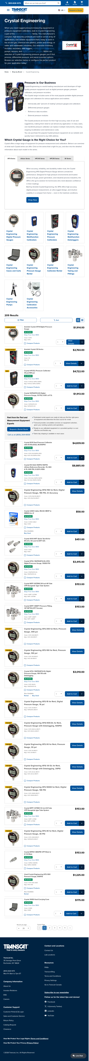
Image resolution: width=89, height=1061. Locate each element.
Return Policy (8, 1020)
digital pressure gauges (32, 51)
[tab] (11, 158)
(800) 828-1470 (9, 971)
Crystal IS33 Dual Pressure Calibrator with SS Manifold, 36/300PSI (38, 443)
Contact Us (48, 950)
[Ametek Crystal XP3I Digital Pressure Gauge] (13, 335)
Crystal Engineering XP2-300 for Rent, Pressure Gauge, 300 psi (45, 630)
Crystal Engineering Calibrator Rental (54, 268)
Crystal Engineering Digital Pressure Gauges (13, 235)
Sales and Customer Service (14, 1016)
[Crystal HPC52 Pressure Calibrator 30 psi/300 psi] (13, 379)
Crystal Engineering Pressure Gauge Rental (34, 269)
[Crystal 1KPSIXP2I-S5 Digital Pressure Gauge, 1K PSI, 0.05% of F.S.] (13, 401)
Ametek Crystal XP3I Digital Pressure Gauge (38, 328)
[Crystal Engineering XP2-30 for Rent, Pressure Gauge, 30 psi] (13, 752)
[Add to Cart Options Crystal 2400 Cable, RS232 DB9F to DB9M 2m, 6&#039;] (81, 531)
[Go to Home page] (20, 10)
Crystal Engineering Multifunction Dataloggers (73, 235)
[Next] (70, 928)
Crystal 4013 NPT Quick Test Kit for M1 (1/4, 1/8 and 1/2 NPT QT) (37, 540)
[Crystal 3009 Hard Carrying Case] (13, 907)
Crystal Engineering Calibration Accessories (32, 303)
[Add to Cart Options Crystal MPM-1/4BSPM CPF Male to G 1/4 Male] (81, 867)
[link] (39, 928)
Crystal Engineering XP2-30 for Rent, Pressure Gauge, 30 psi (44, 746)
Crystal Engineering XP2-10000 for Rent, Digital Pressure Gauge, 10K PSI (45, 788)
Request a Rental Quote (19, 429)
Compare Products (33, 343)
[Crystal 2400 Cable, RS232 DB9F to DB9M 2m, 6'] (13, 522)
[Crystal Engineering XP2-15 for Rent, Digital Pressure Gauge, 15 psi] (13, 709)
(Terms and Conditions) (39, 1038)
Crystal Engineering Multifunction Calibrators (32, 235)
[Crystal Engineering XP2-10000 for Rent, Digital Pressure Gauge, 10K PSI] (13, 794)
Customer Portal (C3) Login (13, 1012)
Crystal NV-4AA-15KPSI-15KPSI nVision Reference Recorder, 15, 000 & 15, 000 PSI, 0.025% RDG (37, 467)
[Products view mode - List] (78, 320)
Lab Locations (49, 954)
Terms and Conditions (52, 976)
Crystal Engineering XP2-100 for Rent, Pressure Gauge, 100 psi (45, 652)
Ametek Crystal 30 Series (33, 349)
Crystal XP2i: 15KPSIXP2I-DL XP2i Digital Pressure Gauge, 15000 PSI (37, 562)
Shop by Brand (17, 72)
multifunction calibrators (43, 48)
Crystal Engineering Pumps (11, 301)
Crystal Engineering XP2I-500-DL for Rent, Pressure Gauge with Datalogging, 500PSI (43, 724)
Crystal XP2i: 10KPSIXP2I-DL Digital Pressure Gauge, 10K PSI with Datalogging (37, 673)
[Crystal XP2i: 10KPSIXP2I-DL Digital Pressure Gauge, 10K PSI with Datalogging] (13, 683)
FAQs (46, 967)
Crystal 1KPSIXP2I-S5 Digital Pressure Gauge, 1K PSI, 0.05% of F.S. (38, 394)
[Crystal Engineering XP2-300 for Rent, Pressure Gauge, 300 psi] (13, 636)
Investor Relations (10, 990)
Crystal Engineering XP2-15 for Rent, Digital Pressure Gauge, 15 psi (43, 703)
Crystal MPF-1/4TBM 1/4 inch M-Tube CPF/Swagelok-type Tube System (38, 809)
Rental (26, 695)
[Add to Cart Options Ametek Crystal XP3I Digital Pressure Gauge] (82, 342)
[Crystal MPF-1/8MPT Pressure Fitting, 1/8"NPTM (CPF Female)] (13, 614)
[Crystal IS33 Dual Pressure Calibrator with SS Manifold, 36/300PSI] (13, 450)
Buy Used (27, 533)
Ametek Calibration (23, 33)
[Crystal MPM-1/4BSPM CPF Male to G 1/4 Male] (13, 860)
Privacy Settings (50, 980)
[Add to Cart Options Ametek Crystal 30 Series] (81, 363)
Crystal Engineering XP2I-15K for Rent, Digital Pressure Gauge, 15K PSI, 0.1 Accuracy (44, 491)
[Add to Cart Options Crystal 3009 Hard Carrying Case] (81, 913)
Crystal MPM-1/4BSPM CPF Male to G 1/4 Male (37, 853)
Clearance (7, 1029)
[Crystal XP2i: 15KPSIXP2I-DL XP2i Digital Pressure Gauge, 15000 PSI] (13, 569)
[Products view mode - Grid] (82, 320)
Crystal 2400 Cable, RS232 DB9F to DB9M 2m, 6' (37, 512)
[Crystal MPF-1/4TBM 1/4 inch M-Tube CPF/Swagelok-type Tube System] (13, 816)
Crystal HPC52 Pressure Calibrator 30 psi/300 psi (37, 372)
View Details (71, 342)
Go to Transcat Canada (53, 984)
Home (7, 72)
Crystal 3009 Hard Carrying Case (36, 899)
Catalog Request (9, 1025)
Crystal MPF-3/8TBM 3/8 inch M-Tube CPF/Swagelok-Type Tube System (38, 584)
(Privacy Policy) (33, 1043)
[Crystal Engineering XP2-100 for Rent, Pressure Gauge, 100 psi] (13, 658)
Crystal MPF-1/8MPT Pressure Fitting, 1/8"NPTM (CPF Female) (38, 607)
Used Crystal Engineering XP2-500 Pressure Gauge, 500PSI (37, 875)
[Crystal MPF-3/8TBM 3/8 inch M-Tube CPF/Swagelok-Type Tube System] (13, 591)
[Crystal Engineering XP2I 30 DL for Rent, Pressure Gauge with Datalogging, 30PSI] (13, 773)
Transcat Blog (49, 971)
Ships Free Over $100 (31, 335)
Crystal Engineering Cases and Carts (13, 268)
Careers (6, 999)
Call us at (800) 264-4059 (19, 434)
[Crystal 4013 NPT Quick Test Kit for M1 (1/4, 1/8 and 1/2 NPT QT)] (13, 547)
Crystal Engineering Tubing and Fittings (73, 269)
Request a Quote (75, 10)
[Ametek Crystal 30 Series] (13, 357)
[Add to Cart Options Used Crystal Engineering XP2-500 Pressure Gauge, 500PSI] (81, 892)
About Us (7, 986)
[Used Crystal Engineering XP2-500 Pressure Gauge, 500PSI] (13, 884)
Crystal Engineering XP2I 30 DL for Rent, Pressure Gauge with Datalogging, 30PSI (42, 767)
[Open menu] (8, 10)
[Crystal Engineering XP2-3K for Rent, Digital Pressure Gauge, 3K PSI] (13, 838)
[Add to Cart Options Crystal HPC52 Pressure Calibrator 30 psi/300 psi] (81, 386)
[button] (61, 10)
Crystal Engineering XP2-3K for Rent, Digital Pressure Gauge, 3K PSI (43, 832)
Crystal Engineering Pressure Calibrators (52, 235)
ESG (5, 995)
